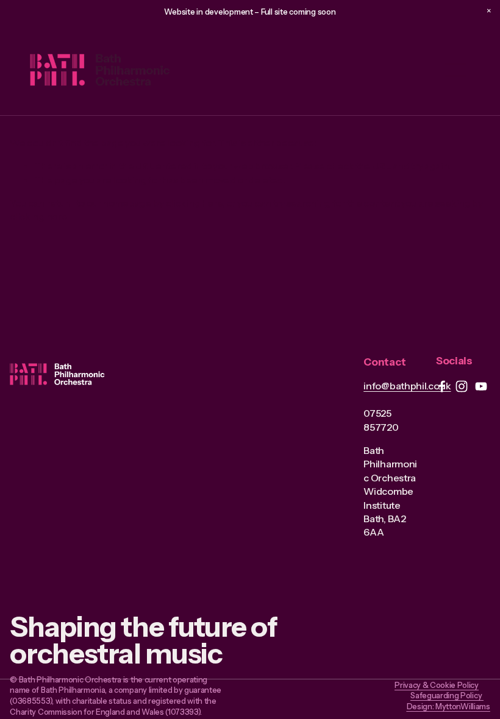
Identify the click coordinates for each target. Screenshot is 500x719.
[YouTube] (481, 386)
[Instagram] (461, 386)
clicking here (194, 203)
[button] (489, 11)
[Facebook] (442, 386)
